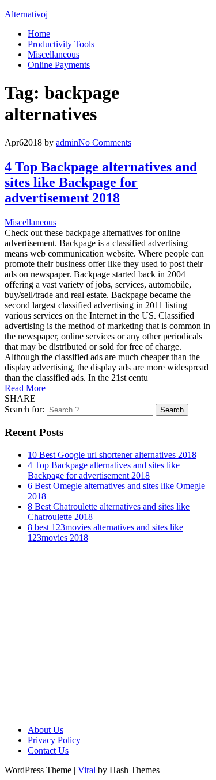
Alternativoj (26, 14)
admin (67, 142)
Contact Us (48, 750)
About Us (45, 730)
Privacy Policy (54, 740)
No (104, 142)
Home (39, 34)
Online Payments (59, 65)
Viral (87, 770)
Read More (25, 388)
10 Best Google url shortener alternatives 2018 (112, 455)
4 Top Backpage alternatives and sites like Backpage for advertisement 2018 (101, 182)
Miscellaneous (53, 54)
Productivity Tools (61, 44)
